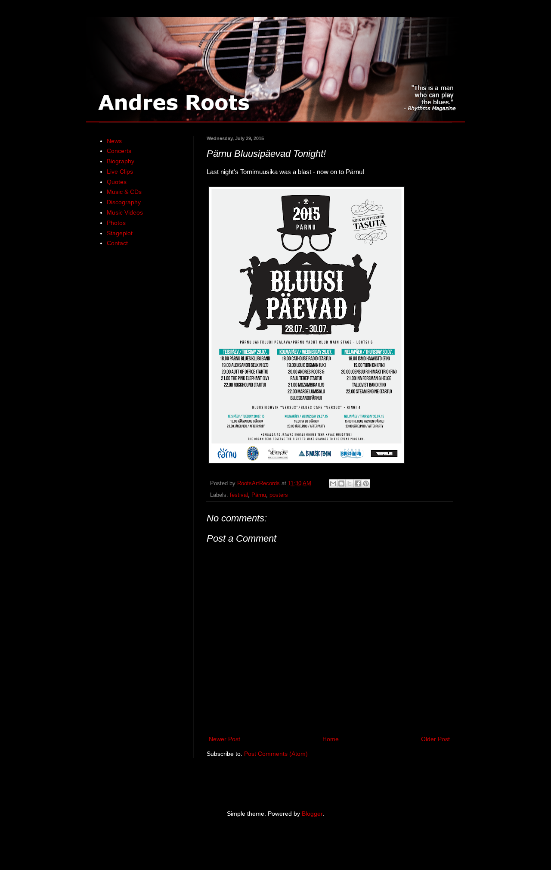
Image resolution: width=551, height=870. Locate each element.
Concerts (119, 150)
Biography (120, 161)
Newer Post (224, 739)
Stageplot (120, 233)
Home (330, 739)
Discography (124, 202)
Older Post (435, 739)
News (114, 140)
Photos (116, 222)
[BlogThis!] (341, 483)
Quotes (117, 181)
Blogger (312, 813)
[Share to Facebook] (357, 483)
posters (278, 495)
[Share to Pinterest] (366, 483)
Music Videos (125, 212)
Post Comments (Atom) (276, 753)
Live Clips (120, 171)
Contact (117, 243)
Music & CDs (124, 191)
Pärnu (258, 495)
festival (239, 495)
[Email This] (333, 483)
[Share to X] (349, 483)
